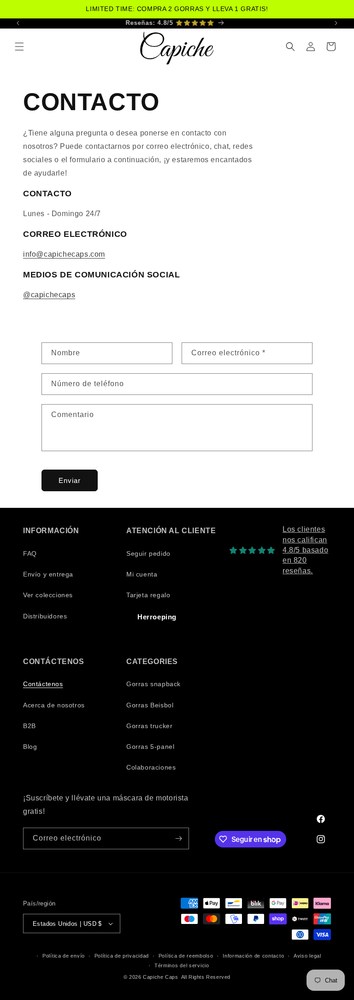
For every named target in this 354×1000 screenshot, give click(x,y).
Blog (30, 746)
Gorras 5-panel (150, 746)
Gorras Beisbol (149, 705)
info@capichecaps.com (64, 254)
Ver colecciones (48, 595)
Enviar (70, 480)
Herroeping (157, 617)
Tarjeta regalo (148, 595)
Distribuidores (45, 616)
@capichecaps (49, 295)
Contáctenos (43, 684)
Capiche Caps (160, 977)
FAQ (30, 553)
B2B (29, 725)
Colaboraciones (151, 767)
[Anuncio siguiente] (336, 23)
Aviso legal (307, 956)
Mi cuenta (141, 574)
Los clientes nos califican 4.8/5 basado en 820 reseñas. (305, 550)
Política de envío (63, 956)
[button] (19, 46)
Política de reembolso (186, 956)
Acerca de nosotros (54, 705)
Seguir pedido (148, 553)
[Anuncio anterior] (18, 23)
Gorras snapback (153, 684)
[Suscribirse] (178, 838)
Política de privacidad (121, 956)
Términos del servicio (181, 965)
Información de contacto (253, 956)
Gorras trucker (149, 725)
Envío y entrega (48, 574)
